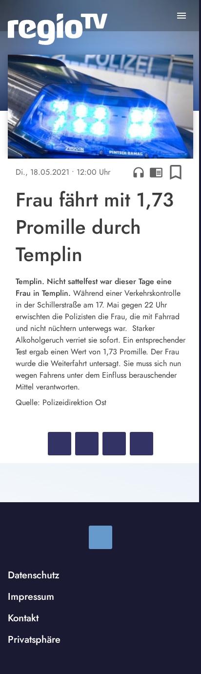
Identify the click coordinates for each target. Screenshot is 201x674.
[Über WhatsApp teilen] (114, 443)
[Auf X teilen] (87, 443)
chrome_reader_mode (156, 172)
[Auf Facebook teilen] (59, 443)
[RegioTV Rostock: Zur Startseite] (57, 29)
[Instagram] (100, 537)
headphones (138, 172)
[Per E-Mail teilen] (141, 443)
